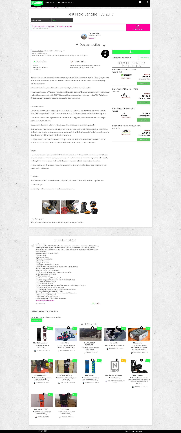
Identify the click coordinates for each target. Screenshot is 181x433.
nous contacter (137, 431)
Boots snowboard (47, 8)
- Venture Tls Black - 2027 (123, 109)
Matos (52, 3)
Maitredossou (41, 244)
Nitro (55, 8)
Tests (38, 8)
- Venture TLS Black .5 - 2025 (125, 89)
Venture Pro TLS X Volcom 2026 (126, 126)
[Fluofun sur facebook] (131, 2)
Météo (70, 3)
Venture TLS (62, 8)
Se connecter (36, 320)
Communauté (62, 3)
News (47, 3)
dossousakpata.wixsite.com (45, 300)
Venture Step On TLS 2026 (124, 70)
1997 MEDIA (43, 431)
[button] (144, 2)
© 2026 (127, 431)
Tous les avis (144, 57)
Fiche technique (36, 20)
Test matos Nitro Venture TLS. (46, 26)
